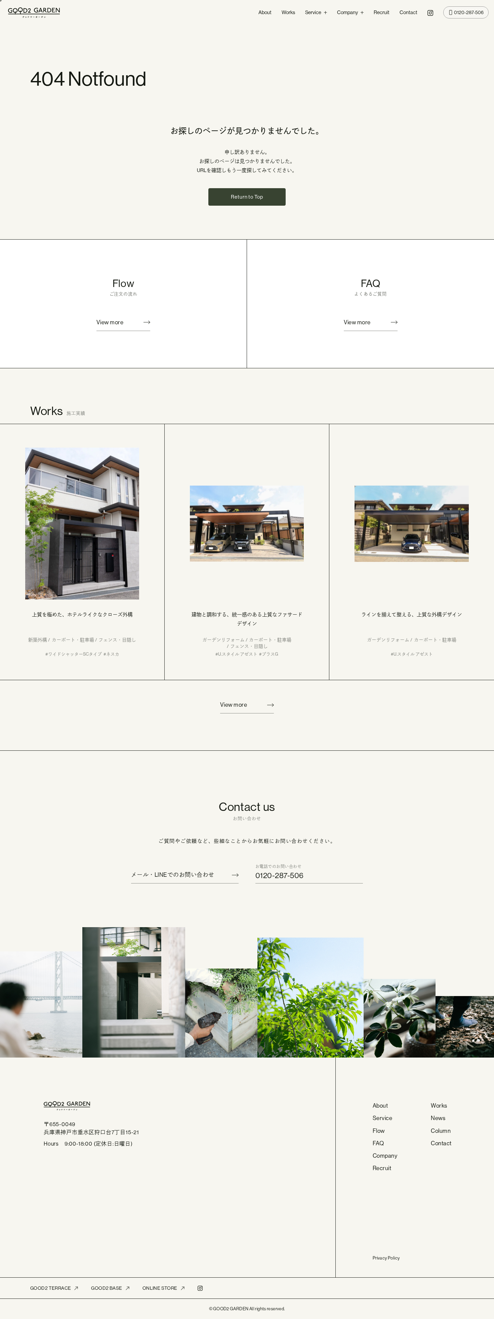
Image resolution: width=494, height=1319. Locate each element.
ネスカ (112, 654)
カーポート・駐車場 (73, 640)
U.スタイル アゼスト (237, 654)
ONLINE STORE (159, 1288)
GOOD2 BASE (106, 1288)
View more (109, 322)
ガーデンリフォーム (223, 639)
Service (313, 12)
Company (347, 12)
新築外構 (37, 640)
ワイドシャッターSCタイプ (75, 654)
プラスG (270, 654)
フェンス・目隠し (117, 640)
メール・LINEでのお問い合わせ (172, 874)
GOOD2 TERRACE (50, 1288)
